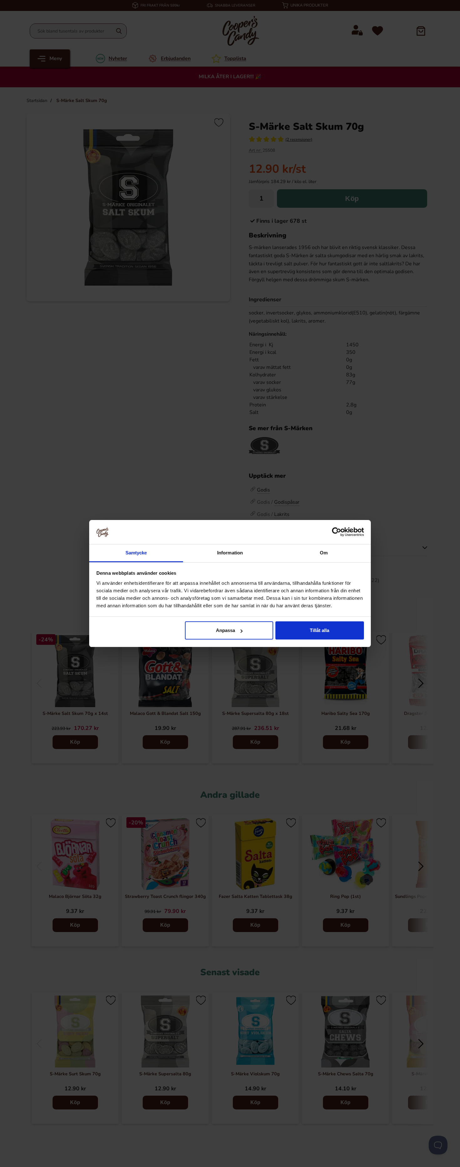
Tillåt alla (319, 630)
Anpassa (225, 630)
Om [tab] (324, 552)
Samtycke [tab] (136, 552)
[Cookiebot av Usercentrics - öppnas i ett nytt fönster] (336, 532)
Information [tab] (230, 552)
